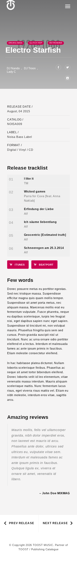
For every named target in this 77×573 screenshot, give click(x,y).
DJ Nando (13, 68)
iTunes (20, 264)
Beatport (46, 264)
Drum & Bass (15, 43)
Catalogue (52, 549)
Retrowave (55, 43)
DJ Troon (30, 68)
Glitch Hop (36, 43)
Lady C (11, 71)
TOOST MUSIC (43, 544)
